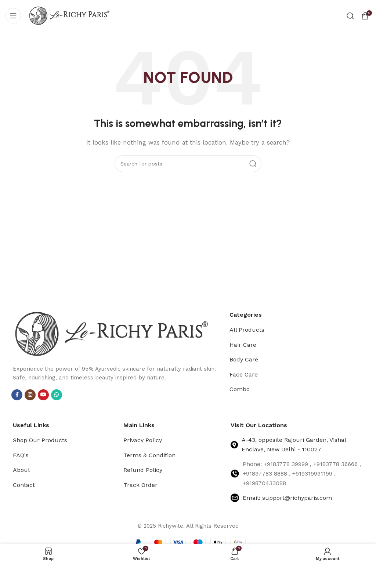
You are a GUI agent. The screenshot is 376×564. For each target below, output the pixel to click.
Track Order (140, 484)
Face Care (243, 374)
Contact (24, 484)
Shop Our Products (40, 440)
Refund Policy (142, 469)
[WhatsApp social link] (56, 394)
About (21, 469)
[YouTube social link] (43, 394)
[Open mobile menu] (13, 15)
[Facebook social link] (16, 394)
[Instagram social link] (30, 394)
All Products (246, 329)
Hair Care (242, 344)
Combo (239, 389)
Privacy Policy (142, 440)
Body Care (243, 359)
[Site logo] (69, 15)
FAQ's (21, 455)
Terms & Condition (149, 455)
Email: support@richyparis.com (287, 497)
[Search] (350, 15)
